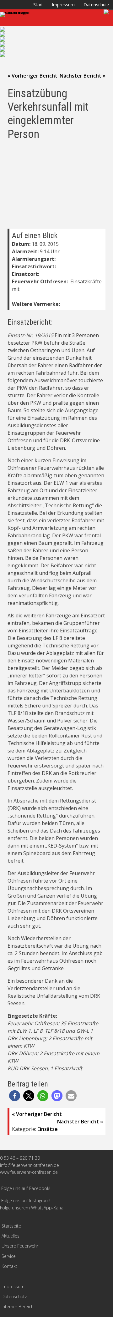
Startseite (11, 1226)
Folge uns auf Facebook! (25, 1188)
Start (38, 5)
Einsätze (47, 1129)
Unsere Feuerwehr (20, 1246)
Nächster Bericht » (82, 75)
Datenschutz (96, 5)
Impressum (63, 5)
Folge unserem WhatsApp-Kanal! (32, 1208)
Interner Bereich (18, 1306)
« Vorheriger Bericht (32, 75)
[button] (14, 1095)
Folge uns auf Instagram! (25, 1200)
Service (9, 1256)
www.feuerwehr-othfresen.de (29, 1172)
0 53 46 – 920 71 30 (20, 1158)
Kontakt (9, 1266)
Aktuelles (10, 1236)
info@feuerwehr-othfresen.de (29, 1165)
